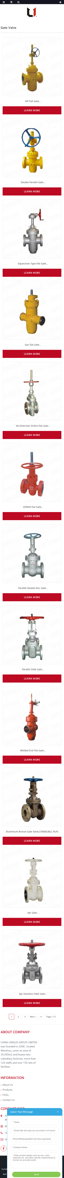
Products (7, 1089)
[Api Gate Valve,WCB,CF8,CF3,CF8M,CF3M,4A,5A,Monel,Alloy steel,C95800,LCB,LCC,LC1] (32, 878)
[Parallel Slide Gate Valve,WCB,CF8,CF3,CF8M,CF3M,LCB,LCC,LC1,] (32, 634)
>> (41, 1016)
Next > (33, 1016)
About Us (7, 1084)
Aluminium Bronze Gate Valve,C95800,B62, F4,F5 (32, 831)
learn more (32, 110)
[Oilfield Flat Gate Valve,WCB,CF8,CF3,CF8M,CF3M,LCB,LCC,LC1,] (32, 472)
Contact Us (8, 1099)
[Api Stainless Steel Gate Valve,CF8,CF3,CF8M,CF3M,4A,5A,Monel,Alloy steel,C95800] (32, 959)
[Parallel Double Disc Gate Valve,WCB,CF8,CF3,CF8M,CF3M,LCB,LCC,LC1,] (32, 553)
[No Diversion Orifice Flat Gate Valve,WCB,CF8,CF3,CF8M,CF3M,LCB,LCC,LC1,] (32, 391)
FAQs (5, 1094)
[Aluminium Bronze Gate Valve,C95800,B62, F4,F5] (32, 797)
